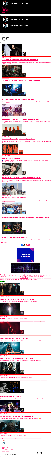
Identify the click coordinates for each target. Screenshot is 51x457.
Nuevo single (30, 278)
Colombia (2, 276)
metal (8, 278)
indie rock (41, 276)
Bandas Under (28, 275)
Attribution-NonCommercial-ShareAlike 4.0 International (27, 453)
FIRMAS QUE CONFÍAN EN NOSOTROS (7, 449)
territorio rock (18, 279)
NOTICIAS (4, 7)
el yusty (31, 276)
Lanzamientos (2, 278)
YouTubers (35, 279)
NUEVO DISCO (24, 278)
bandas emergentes (17, 275)
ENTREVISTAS (4, 8)
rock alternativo (48, 278)
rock (44, 278)
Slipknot (13, 279)
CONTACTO (3, 448)
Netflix (16, 278)
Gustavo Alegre (8, 453)
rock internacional (7, 279)
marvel (6, 278)
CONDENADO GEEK (5, 10)
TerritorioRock (23, 279)
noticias (18, 278)
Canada (44, 275)
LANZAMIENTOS (5, 11)
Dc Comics (15, 276)
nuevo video (34, 278)
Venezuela (27, 279)
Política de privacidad (5, 451)
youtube (31, 279)
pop (42, 278)
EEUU (29, 276)
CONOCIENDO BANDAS (6, 9)
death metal (19, 276)
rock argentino (2, 279)
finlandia (38, 276)
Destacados (24, 276)
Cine (49, 275)
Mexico (13, 278)
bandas (9, 275)
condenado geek (6, 276)
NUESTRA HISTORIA (5, 447)
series (11, 279)
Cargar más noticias (3, 242)
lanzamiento (45, 276)
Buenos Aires (39, 275)
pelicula (38, 278)
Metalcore (10, 278)
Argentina (3, 275)
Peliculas (40, 278)
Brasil (34, 275)
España (34, 276)
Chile (47, 275)
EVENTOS (3, 12)
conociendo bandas (11, 276)
